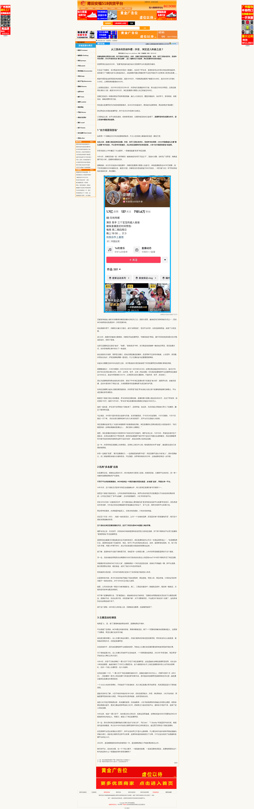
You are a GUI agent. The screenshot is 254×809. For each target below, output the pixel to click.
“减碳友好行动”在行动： (82, 177)
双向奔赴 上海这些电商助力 (83, 152)
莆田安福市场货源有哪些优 (83, 147)
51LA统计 (127, 808)
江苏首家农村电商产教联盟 (83, 154)
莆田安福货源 (131, 792)
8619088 (120, 804)
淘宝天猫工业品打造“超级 (83, 165)
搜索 (145, 28)
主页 (104, 40)
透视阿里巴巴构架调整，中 (83, 172)
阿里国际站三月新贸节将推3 (83, 175)
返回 (176, 763)
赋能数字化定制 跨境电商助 (83, 187)
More (91, 142)
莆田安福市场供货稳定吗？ (83, 144)
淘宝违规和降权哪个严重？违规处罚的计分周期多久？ (116, 760)
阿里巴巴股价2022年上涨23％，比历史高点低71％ (115, 761)
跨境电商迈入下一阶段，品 (83, 193)
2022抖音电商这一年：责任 (83, 190)
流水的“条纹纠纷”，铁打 (82, 180)
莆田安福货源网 (144, 792)
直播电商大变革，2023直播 (83, 195)
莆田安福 (118, 792)
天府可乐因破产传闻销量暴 (83, 167)
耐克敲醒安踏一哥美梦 (82, 182)
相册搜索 (108, 23)
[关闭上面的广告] (5, 36)
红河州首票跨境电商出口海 (83, 149)
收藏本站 (147, 2)
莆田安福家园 (83, 792)
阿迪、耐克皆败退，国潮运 (83, 185)
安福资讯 (108, 40)
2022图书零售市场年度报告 (83, 162)
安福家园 (114, 40)
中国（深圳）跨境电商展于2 (83, 159)
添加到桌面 (154, 2)
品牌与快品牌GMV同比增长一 (84, 157)
